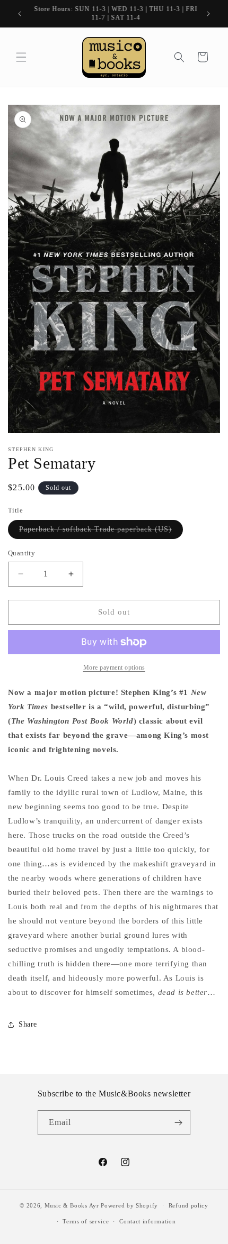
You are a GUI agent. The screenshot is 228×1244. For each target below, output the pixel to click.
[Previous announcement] (19, 13)
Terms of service (86, 1221)
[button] (21, 57)
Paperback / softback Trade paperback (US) (101, 532)
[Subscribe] (178, 1122)
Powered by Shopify (129, 1205)
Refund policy (188, 1205)
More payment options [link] (114, 667)
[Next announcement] (208, 13)
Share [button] (28, 1024)
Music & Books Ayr (72, 1205)
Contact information (147, 1221)
